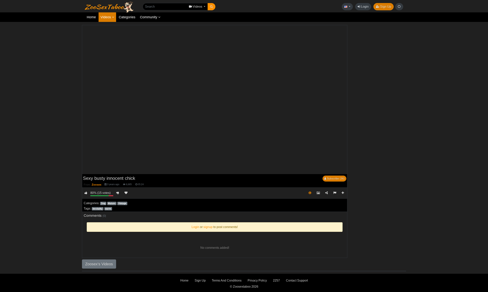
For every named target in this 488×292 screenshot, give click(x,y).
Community (149, 17)
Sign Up (385, 6)
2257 (276, 280)
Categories (127, 17)
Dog (103, 203)
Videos (106, 17)
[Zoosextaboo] (109, 6)
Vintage (122, 203)
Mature (112, 203)
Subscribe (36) (335, 178)
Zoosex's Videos (99, 264)
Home (91, 17)
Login (364, 6)
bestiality (98, 208)
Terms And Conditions (227, 280)
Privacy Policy (257, 280)
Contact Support (297, 280)
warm (108, 208)
